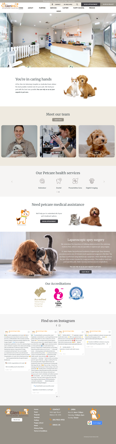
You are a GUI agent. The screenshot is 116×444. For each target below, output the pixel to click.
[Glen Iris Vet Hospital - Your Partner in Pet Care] (9, 6)
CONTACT (57, 4)
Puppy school (38, 423)
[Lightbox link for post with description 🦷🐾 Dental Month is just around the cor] (44, 359)
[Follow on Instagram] (60, 326)
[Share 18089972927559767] (110, 347)
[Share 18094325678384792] (83, 354)
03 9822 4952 (68, 4)
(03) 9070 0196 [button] (4, 402)
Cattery (66, 8)
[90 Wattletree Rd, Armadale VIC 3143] (53, 4)
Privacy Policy (38, 428)
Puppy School (78, 8)
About (30, 8)
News (59, 11)
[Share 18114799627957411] (29, 370)
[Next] (103, 182)
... (25, 366)
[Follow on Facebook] (56, 326)
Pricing (92, 8)
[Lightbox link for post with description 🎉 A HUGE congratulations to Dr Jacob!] (17, 347)
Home (21, 8)
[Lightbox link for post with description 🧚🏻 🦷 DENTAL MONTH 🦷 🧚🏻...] (71, 339)
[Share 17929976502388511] (56, 393)
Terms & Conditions (40, 431)
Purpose (42, 8)
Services (53, 8)
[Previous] (12, 182)
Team (36, 412)
